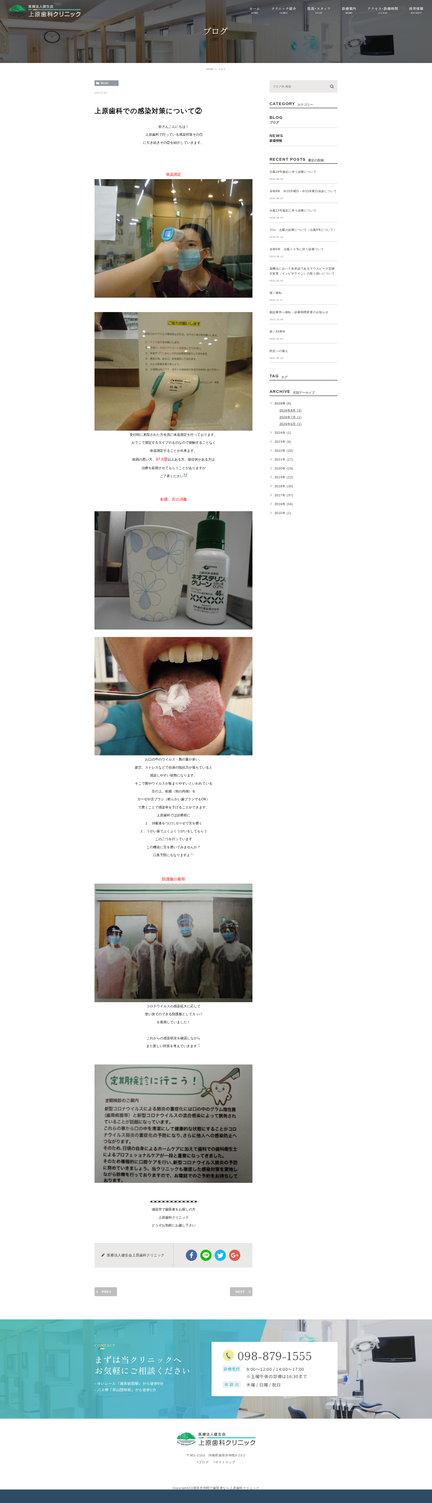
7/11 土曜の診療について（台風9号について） (303, 230)
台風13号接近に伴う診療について (293, 210)
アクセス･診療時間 (382, 8)
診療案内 (349, 8)
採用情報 (416, 8)
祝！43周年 (278, 331)
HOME (210, 69)
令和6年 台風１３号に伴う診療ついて (297, 249)
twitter (220, 1255)
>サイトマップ (224, 1462)
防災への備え (279, 351)
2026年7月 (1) (290, 417)
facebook (191, 1255)
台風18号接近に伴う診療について (293, 171)
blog (104, 83)
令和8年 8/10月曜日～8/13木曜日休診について (303, 191)
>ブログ (203, 1462)
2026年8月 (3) (290, 410)
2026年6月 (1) (290, 424)
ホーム (254, 8)
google (234, 1255)
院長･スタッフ (319, 8)
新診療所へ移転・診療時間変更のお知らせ (299, 312)
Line (206, 1255)
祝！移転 (276, 293)
